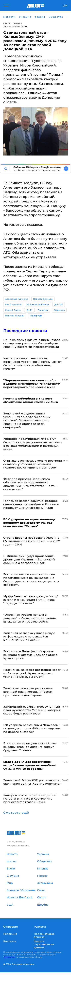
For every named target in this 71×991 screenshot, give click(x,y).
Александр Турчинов (16, 299)
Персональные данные (44, 935)
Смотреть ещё (16, 812)
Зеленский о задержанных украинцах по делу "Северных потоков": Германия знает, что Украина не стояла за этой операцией (26, 420)
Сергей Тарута (13, 310)
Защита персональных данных (44, 944)
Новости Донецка (43, 299)
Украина (18, 23)
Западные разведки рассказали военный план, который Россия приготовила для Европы (28, 692)
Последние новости (25, 330)
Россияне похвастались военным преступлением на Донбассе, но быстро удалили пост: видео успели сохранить (31, 579)
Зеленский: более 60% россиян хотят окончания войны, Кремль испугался (32, 782)
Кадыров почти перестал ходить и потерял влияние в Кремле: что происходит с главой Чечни (29, 798)
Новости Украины (15, 315)
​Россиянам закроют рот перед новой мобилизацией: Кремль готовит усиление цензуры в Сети (32, 673)
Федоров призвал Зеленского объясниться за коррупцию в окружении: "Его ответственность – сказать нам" (30, 484)
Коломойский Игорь (38, 304)
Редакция (10, 933)
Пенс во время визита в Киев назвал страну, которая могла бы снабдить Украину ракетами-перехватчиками (31, 343)
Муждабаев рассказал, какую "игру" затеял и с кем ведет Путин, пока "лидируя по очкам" (30, 600)
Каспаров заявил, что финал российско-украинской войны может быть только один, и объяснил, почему (32, 363)
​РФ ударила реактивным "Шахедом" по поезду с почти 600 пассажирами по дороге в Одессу (31, 728)
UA (65, 5)
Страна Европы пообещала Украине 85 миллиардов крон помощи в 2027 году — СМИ (31, 541)
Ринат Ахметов (13, 304)
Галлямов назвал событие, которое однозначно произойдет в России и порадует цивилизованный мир (31, 504)
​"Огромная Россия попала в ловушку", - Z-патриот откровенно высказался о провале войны (29, 618)
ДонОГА (58, 304)
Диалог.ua (9, 957)
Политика (43, 310)
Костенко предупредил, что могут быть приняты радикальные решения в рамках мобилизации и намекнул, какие (32, 444)
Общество (59, 310)
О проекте (10, 926)
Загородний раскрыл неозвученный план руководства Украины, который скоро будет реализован (32, 710)
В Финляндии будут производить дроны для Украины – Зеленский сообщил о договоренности (29, 559)
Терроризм (36, 315)
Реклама (40, 926)
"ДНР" (29, 310)
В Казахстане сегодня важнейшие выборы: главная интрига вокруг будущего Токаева (29, 747)
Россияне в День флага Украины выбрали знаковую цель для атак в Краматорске (30, 655)
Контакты (10, 941)
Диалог (6, 23)
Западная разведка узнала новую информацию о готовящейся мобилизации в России (29, 636)
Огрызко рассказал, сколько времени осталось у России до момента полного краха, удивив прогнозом (32, 464)
